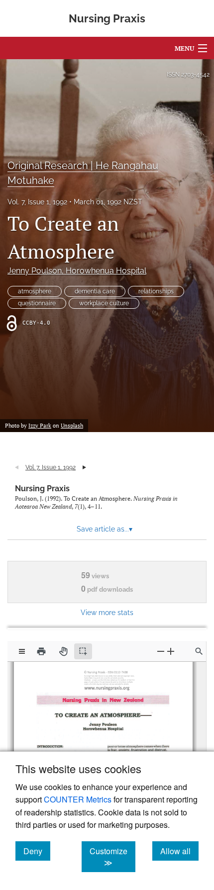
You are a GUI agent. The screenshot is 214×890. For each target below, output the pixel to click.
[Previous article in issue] (16, 467)
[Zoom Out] (161, 651)
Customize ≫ (112, 856)
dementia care (95, 291)
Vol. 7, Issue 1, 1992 (37, 202)
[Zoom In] (171, 651)
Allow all (179, 851)
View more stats (107, 612)
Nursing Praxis (42, 488)
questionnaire (37, 303)
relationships (156, 291)
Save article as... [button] (104, 529)
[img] (108, 679)
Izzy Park (39, 425)
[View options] (21, 651)
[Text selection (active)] (83, 651)
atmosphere (34, 291)
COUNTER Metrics (77, 799)
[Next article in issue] (84, 467)
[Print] (41, 651)
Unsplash (72, 425)
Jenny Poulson (76, 270)
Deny (36, 851)
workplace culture (104, 303)
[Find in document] (199, 651)
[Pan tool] (63, 651)
